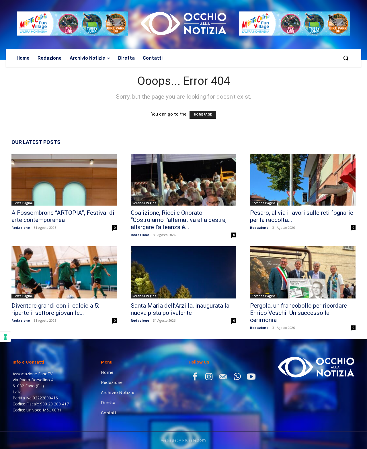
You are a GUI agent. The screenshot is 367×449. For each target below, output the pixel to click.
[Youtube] (251, 377)
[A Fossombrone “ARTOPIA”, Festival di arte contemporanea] (64, 180)
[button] (345, 58)
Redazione (20, 227)
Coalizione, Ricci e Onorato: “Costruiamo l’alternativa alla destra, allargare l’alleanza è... (179, 220)
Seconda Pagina (144, 203)
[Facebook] (194, 377)
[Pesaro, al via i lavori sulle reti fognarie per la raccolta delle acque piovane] (303, 180)
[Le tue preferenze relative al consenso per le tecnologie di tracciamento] (5, 336)
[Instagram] (208, 377)
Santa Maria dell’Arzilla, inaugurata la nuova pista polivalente (180, 309)
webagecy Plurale (183, 440)
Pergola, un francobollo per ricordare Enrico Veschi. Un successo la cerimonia (298, 312)
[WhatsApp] (237, 377)
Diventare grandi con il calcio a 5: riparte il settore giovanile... (55, 309)
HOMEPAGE (203, 114)
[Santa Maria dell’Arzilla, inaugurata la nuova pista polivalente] (183, 272)
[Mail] (223, 377)
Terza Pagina (23, 203)
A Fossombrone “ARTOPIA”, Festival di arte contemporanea (62, 216)
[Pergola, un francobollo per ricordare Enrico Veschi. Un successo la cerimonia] (303, 272)
